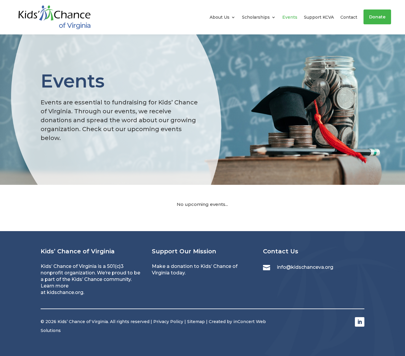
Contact (348, 17)
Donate (377, 17)
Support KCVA (319, 17)
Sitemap (196, 321)
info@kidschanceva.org (305, 267)
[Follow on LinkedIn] (359, 322)
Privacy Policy (168, 321)
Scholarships (256, 17)
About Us (219, 17)
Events (289, 17)
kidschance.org (65, 292)
